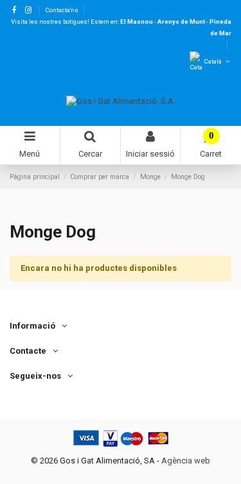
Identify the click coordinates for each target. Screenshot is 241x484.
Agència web (185, 460)
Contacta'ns (61, 9)
